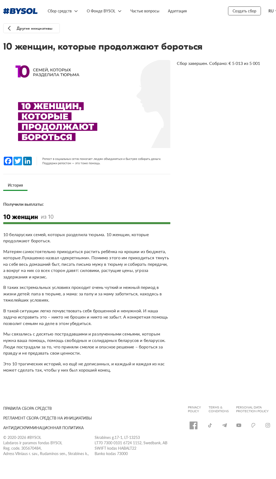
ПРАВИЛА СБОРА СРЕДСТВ (27, 408)
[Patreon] (253, 425)
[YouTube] (239, 425)
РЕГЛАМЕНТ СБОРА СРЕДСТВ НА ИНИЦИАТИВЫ (47, 418)
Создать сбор (244, 10)
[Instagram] (268, 425)
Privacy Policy (194, 409)
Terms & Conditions (219, 409)
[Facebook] (194, 425)
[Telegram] (224, 425)
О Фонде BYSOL (101, 10)
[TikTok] (210, 425)
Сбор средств (60, 10)
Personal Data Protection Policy (252, 409)
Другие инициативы (35, 28)
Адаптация (177, 10)
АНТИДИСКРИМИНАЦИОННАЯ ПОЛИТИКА (43, 427)
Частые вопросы (144, 10)
